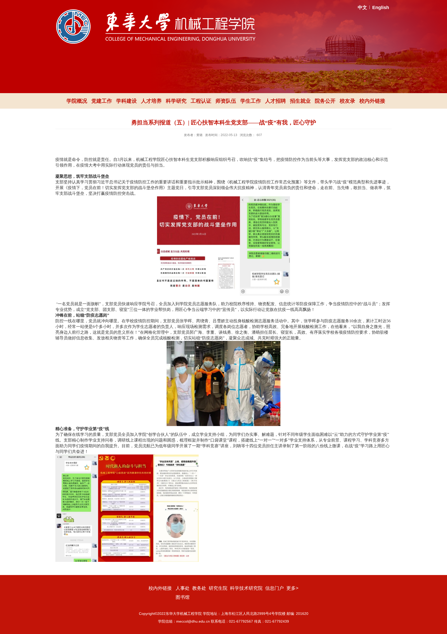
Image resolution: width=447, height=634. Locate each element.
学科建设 (126, 101)
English (380, 7)
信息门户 (274, 588)
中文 (362, 7)
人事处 (183, 588)
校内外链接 (372, 101)
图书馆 (183, 597)
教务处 (199, 588)
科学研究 (176, 101)
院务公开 (325, 101)
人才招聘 (275, 101)
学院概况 (76, 101)
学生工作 (250, 101)
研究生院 (218, 588)
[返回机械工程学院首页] (155, 11)
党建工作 (101, 101)
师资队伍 (225, 101)
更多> (292, 588)
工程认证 (201, 101)
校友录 (347, 101)
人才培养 (151, 101)
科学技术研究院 (246, 588)
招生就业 (300, 101)
